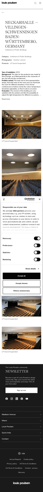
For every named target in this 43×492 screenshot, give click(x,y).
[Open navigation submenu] (39, 4)
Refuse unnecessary (21, 291)
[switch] (37, 245)
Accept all (21, 276)
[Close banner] (39, 199)
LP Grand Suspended (18, 63)
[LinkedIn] (17, 399)
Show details (30, 269)
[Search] (35, 3)
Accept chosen (22, 283)
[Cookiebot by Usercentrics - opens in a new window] (26, 199)
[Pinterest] (22, 399)
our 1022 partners (16, 211)
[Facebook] (7, 399)
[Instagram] (12, 399)
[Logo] (9, 4)
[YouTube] (27, 399)
